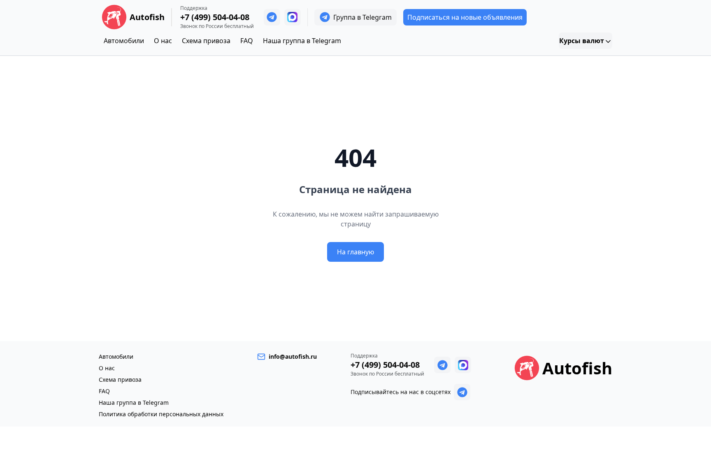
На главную (355, 251)
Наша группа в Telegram (302, 40)
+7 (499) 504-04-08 (214, 17)
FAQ (246, 40)
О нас (163, 40)
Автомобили (124, 40)
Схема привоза (206, 40)
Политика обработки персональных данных (161, 414)
